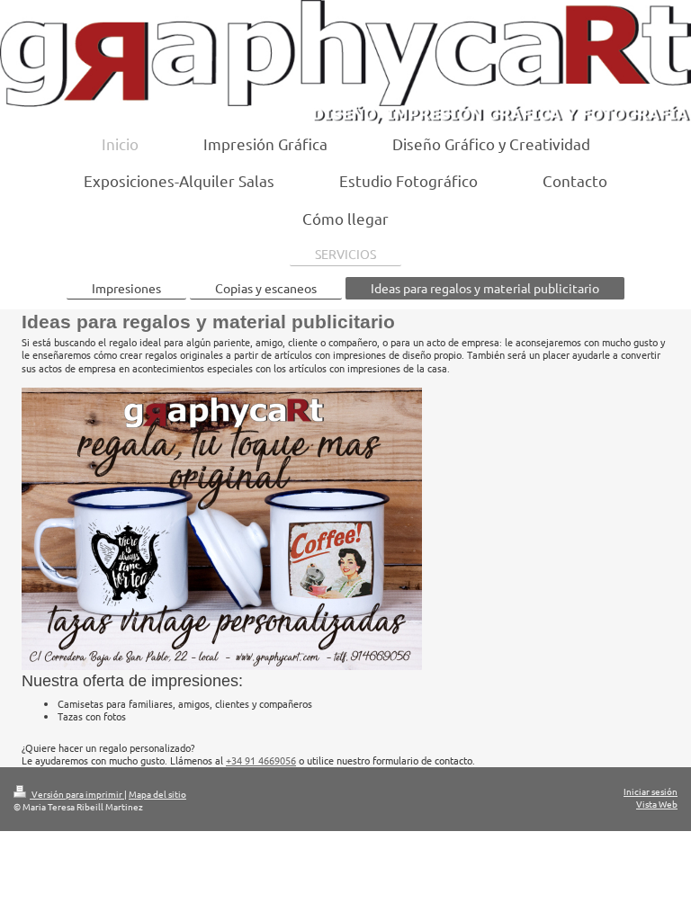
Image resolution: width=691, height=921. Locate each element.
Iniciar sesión (651, 791)
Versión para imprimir (77, 793)
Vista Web (657, 803)
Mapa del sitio (157, 793)
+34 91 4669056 (261, 760)
